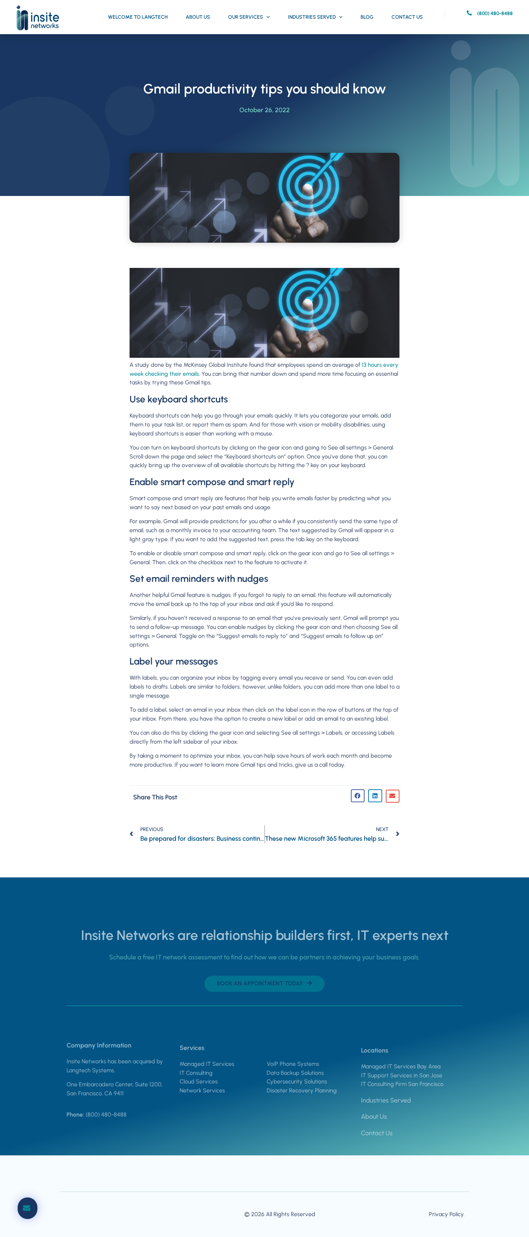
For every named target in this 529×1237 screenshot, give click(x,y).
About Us (198, 17)
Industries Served (312, 17)
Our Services (245, 17)
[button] (358, 795)
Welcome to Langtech (138, 17)
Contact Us (407, 17)
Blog (367, 17)
